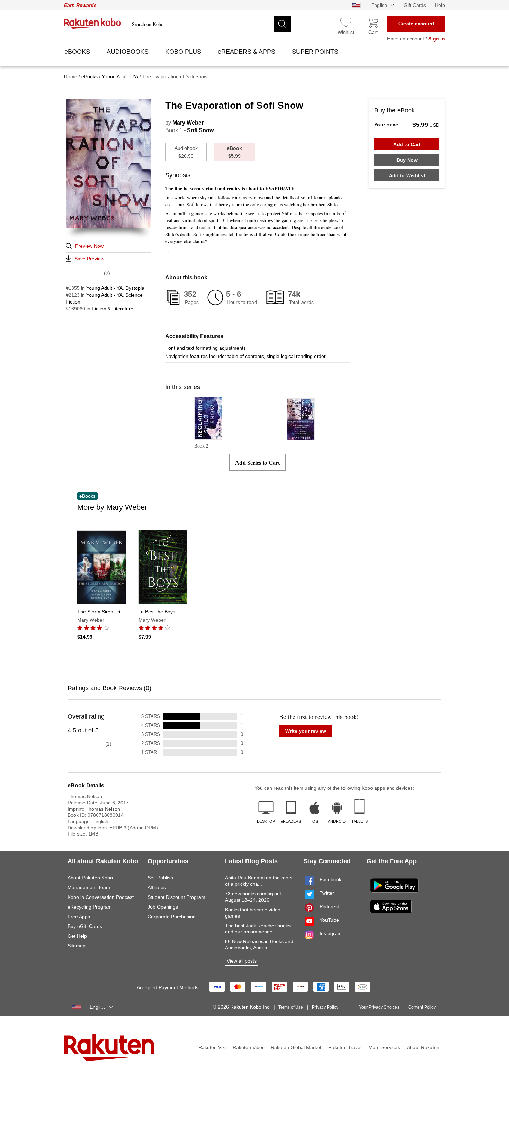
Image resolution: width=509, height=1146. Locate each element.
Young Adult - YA (104, 288)
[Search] (282, 24)
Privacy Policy (325, 1007)
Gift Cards (415, 5)
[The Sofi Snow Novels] (301, 437)
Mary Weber (188, 123)
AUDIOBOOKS (128, 51)
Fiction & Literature (112, 309)
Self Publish (160, 878)
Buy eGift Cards (85, 926)
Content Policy (422, 1007)
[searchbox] (209, 24)
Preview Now (89, 246)
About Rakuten (423, 1047)
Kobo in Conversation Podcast (101, 897)
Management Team (89, 887)
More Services (384, 1047)
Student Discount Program (176, 897)
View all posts (242, 961)
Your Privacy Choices (379, 1007)
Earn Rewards (80, 5)
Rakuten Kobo (92, 23)
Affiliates (157, 887)
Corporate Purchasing (172, 916)
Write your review (305, 731)
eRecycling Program (90, 907)
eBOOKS (78, 51)
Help (440, 5)
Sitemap (77, 945)
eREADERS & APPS (247, 51)
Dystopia (134, 288)
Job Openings (163, 907)
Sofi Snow (200, 130)
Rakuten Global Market (296, 1047)
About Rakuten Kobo (90, 878)
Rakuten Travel (344, 1047)
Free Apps (79, 916)
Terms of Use (290, 1007)
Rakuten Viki (212, 1047)
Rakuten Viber (248, 1047)
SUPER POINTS (316, 51)
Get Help (77, 936)
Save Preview (89, 258)
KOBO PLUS (184, 51)
